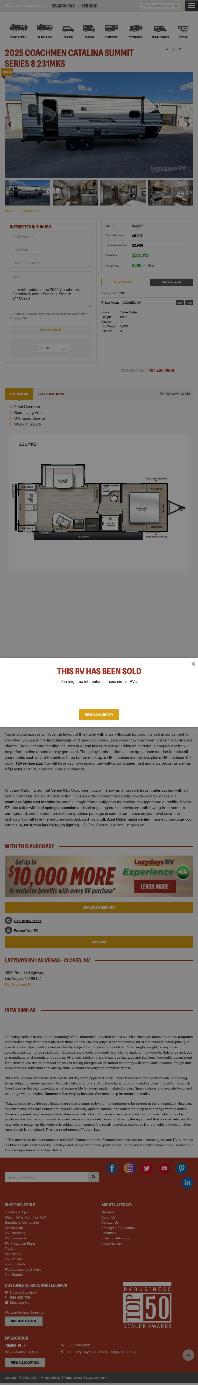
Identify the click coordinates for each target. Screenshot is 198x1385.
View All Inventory (99, 715)
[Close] (193, 663)
